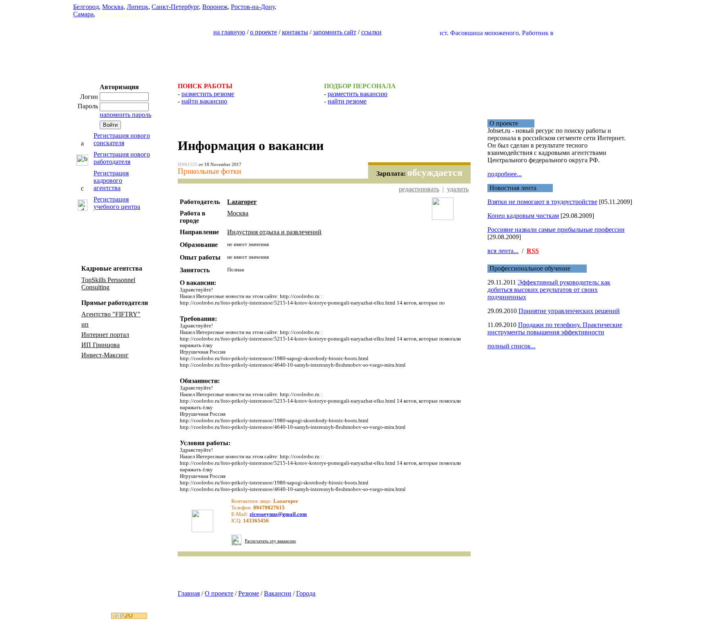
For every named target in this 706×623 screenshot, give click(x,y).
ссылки (371, 32)
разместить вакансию (357, 93)
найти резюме (347, 101)
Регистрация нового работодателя (122, 158)
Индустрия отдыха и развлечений (274, 232)
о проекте (263, 32)
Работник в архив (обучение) (552, 32)
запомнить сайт (334, 32)
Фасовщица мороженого (474, 32)
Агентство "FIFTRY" (111, 314)
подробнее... (504, 173)
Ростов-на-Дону (253, 6)
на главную (229, 32)
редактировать (419, 189)
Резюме (248, 593)
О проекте (219, 593)
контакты (295, 32)
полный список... (511, 346)
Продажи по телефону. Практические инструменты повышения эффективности (554, 328)
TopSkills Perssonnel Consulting (108, 283)
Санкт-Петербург (175, 6)
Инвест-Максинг (105, 355)
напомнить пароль (125, 114)
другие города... (119, 14)
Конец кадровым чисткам (523, 215)
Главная (189, 593)
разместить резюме (207, 93)
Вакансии (277, 593)
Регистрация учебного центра (117, 203)
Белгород (86, 6)
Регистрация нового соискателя (122, 139)
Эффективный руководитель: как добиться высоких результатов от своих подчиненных (548, 289)
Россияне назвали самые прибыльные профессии (556, 229)
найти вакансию (204, 101)
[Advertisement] (353, 55)
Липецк (137, 6)
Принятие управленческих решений (569, 310)
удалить (458, 189)
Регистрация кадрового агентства (111, 180)
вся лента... (502, 250)
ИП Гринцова (100, 344)
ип (85, 324)
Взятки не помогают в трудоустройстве (542, 201)
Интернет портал (105, 334)
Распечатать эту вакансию (270, 541)
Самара (83, 14)
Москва (112, 6)
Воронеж (215, 6)
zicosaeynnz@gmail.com (278, 514)
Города (305, 593)
